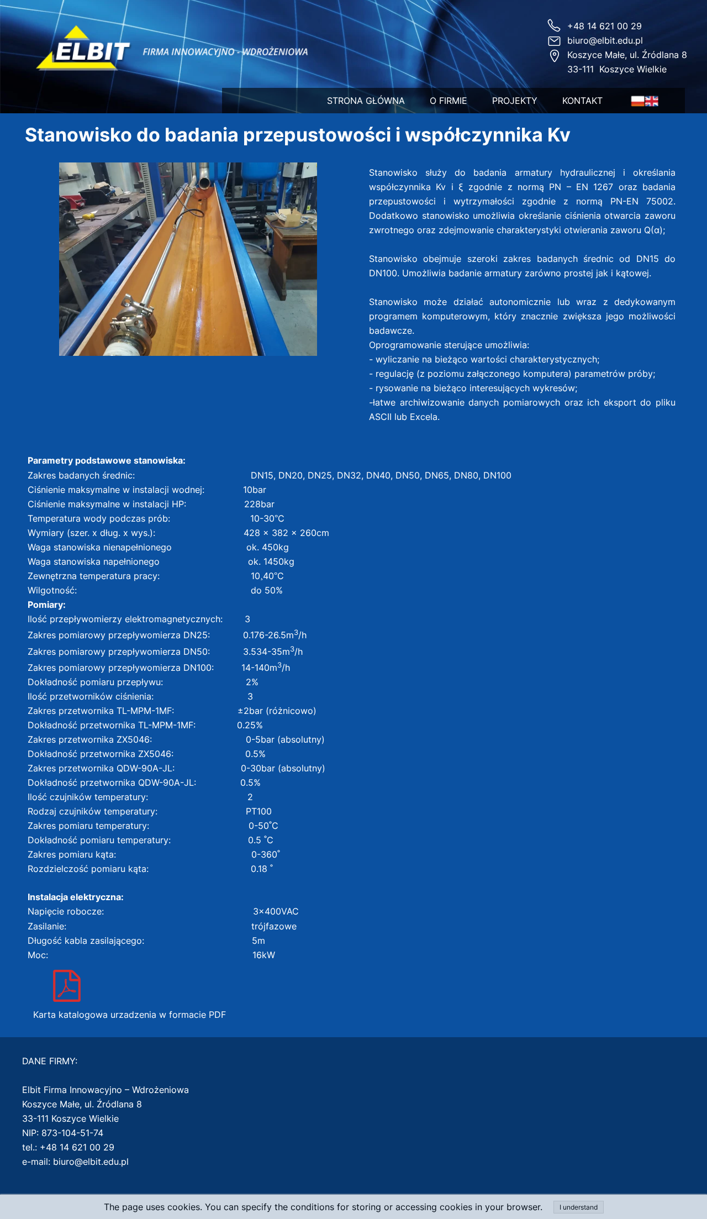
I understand (579, 1207)
